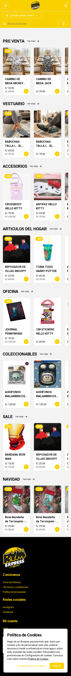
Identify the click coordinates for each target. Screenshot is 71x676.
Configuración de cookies (31, 665)
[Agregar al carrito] (26, 91)
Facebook (8, 612)
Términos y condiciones (15, 587)
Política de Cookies (38, 659)
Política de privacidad (14, 592)
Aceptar (56, 665)
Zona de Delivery (12, 582)
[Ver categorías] (63, 24)
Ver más (31, 41)
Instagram (8, 607)
